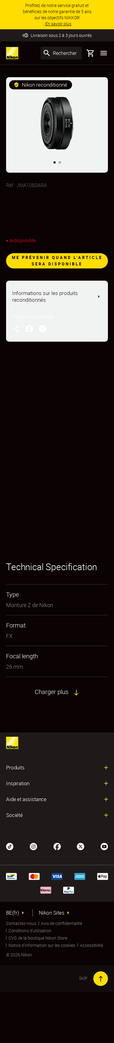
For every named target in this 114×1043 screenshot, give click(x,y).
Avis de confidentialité (61, 923)
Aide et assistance (26, 799)
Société (14, 815)
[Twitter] (80, 846)
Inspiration (17, 783)
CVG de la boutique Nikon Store (38, 938)
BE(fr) (12, 912)
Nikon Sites (51, 912)
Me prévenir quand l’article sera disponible (57, 261)
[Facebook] (57, 846)
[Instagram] (33, 846)
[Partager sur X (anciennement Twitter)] (42, 329)
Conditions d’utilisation (30, 930)
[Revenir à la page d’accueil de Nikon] (12, 53)
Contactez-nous (21, 923)
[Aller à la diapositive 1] (55, 162)
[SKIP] (100, 978)
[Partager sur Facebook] (29, 329)
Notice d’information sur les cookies (42, 945)
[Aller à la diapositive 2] (60, 162)
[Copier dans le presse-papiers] (15, 329)
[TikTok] (9, 846)
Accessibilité (91, 945)
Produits (15, 767)
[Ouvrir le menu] (103, 53)
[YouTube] (104, 846)
